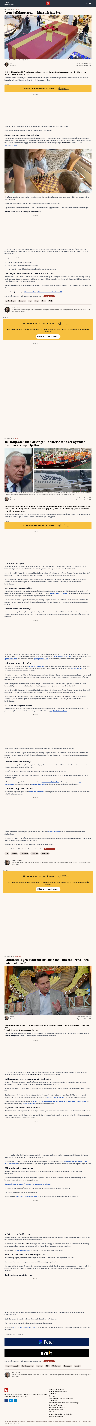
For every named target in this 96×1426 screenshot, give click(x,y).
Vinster (77, 1366)
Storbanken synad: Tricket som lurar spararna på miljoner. (27, 1184)
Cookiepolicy (53, 1400)
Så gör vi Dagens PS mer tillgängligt (60, 1414)
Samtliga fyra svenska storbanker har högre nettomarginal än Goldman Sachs (59, 1101)
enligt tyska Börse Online (58, 593)
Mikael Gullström (17, 860)
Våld (50, 301)
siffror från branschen (22, 1250)
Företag (17, 9)
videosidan (14, 1030)
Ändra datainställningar (56, 1416)
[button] (48, 171)
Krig (36, 301)
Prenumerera (49, 296)
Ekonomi (22, 301)
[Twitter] (11, 1400)
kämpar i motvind (76, 668)
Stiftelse (35, 854)
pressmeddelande (10, 145)
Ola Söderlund (16, 308)
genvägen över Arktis (41, 659)
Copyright (52, 1396)
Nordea (39, 1366)
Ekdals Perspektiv (12, 1366)
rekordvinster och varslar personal (25, 1327)
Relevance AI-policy (55, 1405)
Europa (14, 854)
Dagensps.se (8, 9)
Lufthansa (24, 854)
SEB (47, 1366)
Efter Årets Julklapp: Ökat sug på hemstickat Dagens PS (43, 292)
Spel (43, 301)
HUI (30, 301)
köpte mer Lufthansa (36, 666)
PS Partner (52, 1412)
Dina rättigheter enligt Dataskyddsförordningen (64, 1403)
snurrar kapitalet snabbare (56, 1097)
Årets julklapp (10, 301)
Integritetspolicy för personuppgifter (61, 1398)
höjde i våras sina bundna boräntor (27, 1196)
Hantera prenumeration (56, 1389)
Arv (7, 854)
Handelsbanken (27, 1366)
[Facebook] (6, 1400)
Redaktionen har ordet (56, 1410)
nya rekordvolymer (10, 659)
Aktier (16, 438)
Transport (45, 854)
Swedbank (67, 1366)
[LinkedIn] (15, 1400)
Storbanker (56, 1366)
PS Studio (18, 956)
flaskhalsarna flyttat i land (62, 656)
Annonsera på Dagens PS (57, 1407)
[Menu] (90, 3)
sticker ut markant (29, 1104)
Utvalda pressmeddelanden (58, 1391)
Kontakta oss (53, 1394)
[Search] (87, 3)
